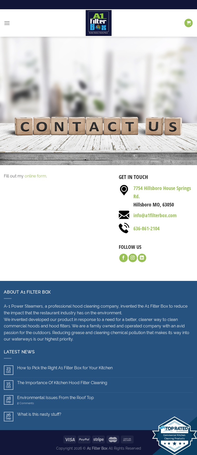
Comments (25, 403)
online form (35, 176)
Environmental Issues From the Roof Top (55, 397)
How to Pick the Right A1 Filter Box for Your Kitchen (65, 367)
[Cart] (188, 23)
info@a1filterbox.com (155, 215)
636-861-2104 (146, 228)
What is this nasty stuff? (39, 414)
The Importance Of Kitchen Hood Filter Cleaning (62, 382)
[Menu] (7, 23)
